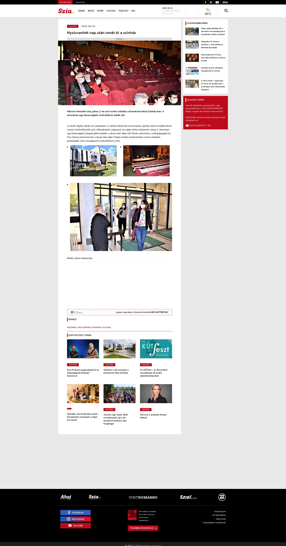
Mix (133, 11)
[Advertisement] (119, 286)
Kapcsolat (80, 2)
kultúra (107, 327)
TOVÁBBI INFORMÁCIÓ (141, 528)
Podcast (123, 11)
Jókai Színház (84, 327)
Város (81, 11)
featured (71, 327)
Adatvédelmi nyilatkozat (214, 522)
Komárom (97, 327)
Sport (100, 11)
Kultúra (111, 11)
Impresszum (220, 511)
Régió (91, 11)
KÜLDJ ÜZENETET (198, 125)
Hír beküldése (219, 515)
